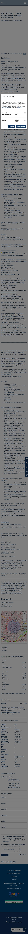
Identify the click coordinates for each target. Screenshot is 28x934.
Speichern (11, 126)
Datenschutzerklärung (6, 107)
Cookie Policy (19, 107)
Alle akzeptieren (21, 126)
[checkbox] (25, 112)
